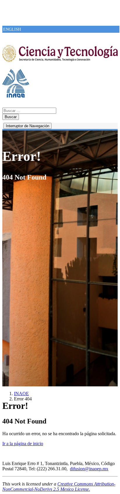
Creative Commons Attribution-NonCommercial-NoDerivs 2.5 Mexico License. (58, 486)
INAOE (21, 393)
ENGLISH (12, 29)
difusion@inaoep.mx (89, 468)
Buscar (11, 117)
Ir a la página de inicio (22, 443)
